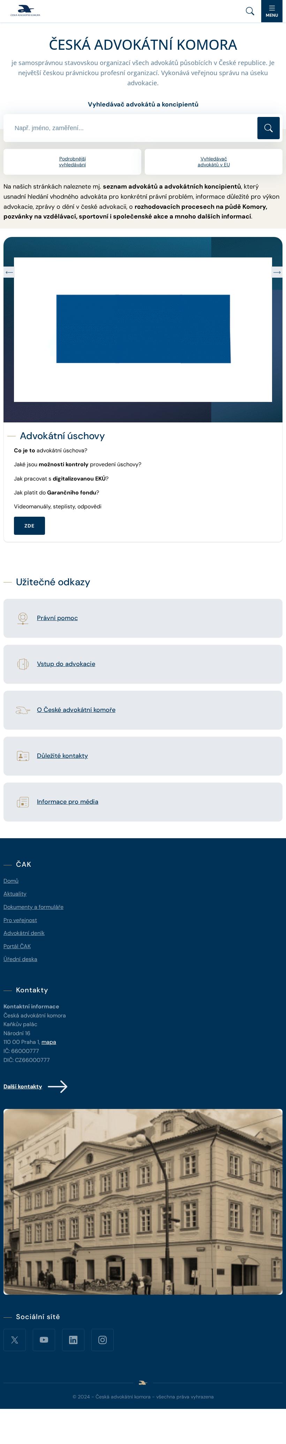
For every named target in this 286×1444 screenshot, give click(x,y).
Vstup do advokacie (66, 664)
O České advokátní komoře (76, 710)
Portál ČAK (17, 946)
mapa (49, 1042)
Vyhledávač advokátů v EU (214, 162)
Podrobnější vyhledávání (72, 162)
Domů (10, 880)
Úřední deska (20, 959)
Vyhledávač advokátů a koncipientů (143, 104)
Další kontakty (22, 1086)
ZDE (29, 511)
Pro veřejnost (20, 920)
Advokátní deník (24, 933)
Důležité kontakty (62, 756)
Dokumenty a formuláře (33, 907)
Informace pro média (67, 802)
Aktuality (15, 893)
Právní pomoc (57, 618)
